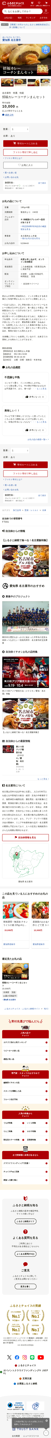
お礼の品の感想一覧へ (37, 439)
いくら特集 (31, 1123)
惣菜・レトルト (32, 510)
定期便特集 (31, 1140)
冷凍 (44, 510)
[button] (46, 12)
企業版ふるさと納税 (27, 1383)
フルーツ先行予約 (11, 1099)
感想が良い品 (9, 1059)
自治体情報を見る (27, 837)
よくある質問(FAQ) (25, 1254)
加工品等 (17, 510)
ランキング (30, 18)
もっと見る (42, 779)
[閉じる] (47, 1421)
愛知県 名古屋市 (10, 1000)
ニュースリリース (31, 1436)
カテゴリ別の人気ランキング (15, 1042)
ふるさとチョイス (27, 1365)
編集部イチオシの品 (11, 1083)
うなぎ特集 (8, 1123)
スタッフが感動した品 (12, 1091)
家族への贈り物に (11, 1180)
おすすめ (43, 18)
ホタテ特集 (31, 1131)
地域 (19, 18)
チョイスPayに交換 (11, 1172)
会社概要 (16, 1436)
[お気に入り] (46, 1433)
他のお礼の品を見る (31, 238)
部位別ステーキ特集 (11, 1140)
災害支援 (27, 1378)
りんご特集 (8, 1131)
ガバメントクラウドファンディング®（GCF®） (25, 1372)
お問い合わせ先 (11, 177)
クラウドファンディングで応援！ (17, 1163)
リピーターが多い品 (11, 1051)
